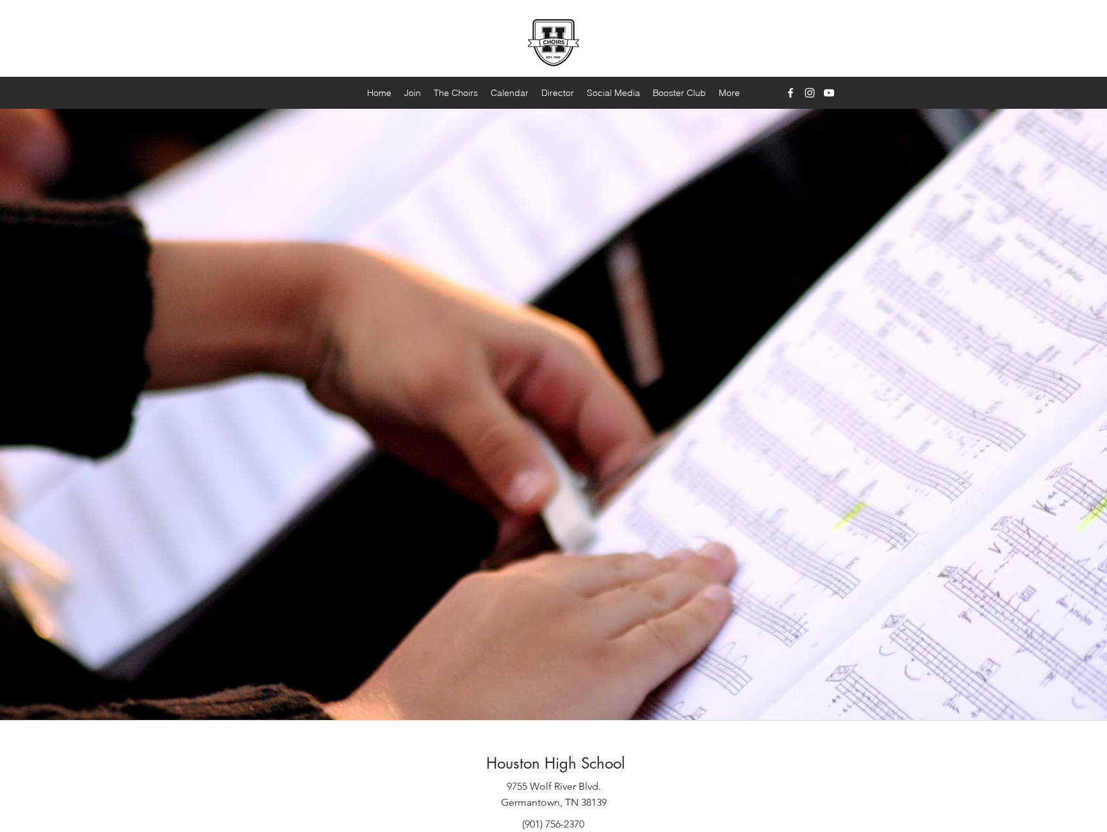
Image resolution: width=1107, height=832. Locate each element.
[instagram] (809, 92)
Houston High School (555, 763)
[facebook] (790, 92)
